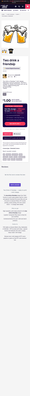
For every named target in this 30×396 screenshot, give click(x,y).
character (15, 154)
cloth (20, 154)
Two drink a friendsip (7, 16)
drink (10, 157)
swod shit (17, 75)
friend (15, 157)
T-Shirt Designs (10, 14)
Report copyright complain (9, 151)
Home (3, 14)
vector (13, 159)
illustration (22, 157)
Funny (17, 14)
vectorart (19, 159)
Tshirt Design (7, 10)
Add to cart (7, 134)
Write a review (15, 184)
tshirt (4, 159)
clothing (5, 157)
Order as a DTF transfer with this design (14, 138)
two (9, 159)
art (4, 154)
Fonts (16, 10)
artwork (8, 154)
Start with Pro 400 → (15, 123)
